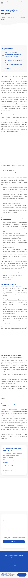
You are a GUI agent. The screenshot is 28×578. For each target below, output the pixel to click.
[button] (2, 3)
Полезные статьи (14, 561)
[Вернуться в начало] (14, 3)
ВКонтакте (6, 460)
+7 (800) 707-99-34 (8, 465)
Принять (22, 575)
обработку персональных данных (12, 538)
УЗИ (21, 371)
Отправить (14, 542)
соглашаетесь (4, 574)
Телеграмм (13, 460)
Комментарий (6, 530)
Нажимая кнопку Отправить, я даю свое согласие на (14, 538)
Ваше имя (5, 520)
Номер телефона (7, 526)
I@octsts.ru (6, 462)
